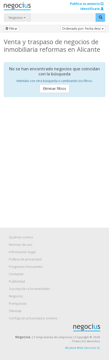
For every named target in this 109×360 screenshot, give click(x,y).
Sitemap (15, 311)
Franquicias (18, 303)
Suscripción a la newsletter (29, 288)
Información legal (22, 252)
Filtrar (12, 28)
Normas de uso (20, 244)
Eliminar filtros (54, 88)
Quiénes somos (21, 237)
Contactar (16, 274)
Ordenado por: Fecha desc (82, 28)
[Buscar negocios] (100, 17)
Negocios (16, 17)
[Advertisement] (54, 157)
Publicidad (17, 281)
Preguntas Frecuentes (26, 266)
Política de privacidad (25, 259)
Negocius (57, 327)
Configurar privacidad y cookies (33, 318)
